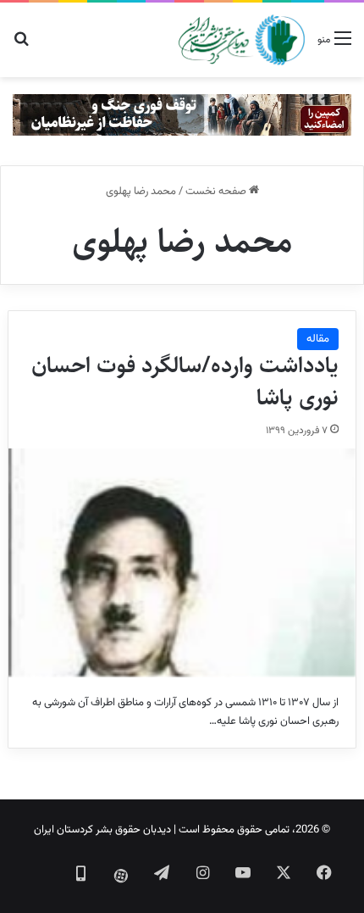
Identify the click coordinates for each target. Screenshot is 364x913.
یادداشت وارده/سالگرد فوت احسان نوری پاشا (185, 381)
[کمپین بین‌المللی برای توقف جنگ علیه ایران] (182, 115)
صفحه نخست (217, 191)
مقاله (317, 339)
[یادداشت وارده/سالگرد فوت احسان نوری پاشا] (182, 562)
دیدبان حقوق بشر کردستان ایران (102, 829)
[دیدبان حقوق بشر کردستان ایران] (242, 39)
